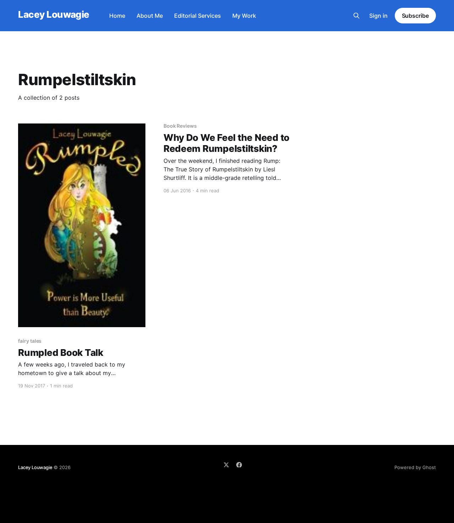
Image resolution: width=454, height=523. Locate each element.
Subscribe (415, 15)
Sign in (378, 15)
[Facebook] (239, 465)
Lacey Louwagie (53, 14)
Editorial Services (197, 15)
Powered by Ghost (415, 467)
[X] (226, 465)
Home (117, 15)
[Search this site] (356, 15)
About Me (150, 15)
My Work (244, 15)
